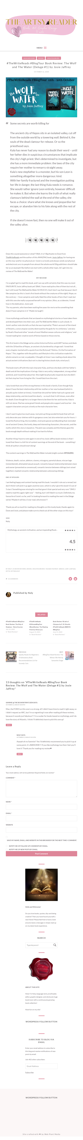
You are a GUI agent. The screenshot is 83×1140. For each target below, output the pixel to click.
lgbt (67, 569)
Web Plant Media (52, 1134)
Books (40, 58)
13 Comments (13, 579)
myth (8, 571)
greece (61, 569)
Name (9, 802)
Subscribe (29, 1072)
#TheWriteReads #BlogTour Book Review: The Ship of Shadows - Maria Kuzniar (15, 624)
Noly (10, 569)
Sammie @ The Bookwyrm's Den (19, 703)
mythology (15, 571)
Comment (10, 778)
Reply (9, 725)
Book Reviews (29, 58)
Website (9, 825)
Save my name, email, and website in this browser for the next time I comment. (42, 840)
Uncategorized (53, 58)
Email (9, 813)
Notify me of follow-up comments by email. (28, 846)
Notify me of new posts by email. (23, 849)
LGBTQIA (72, 569)
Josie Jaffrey (57, 257)
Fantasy (55, 569)
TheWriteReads (12, 257)
